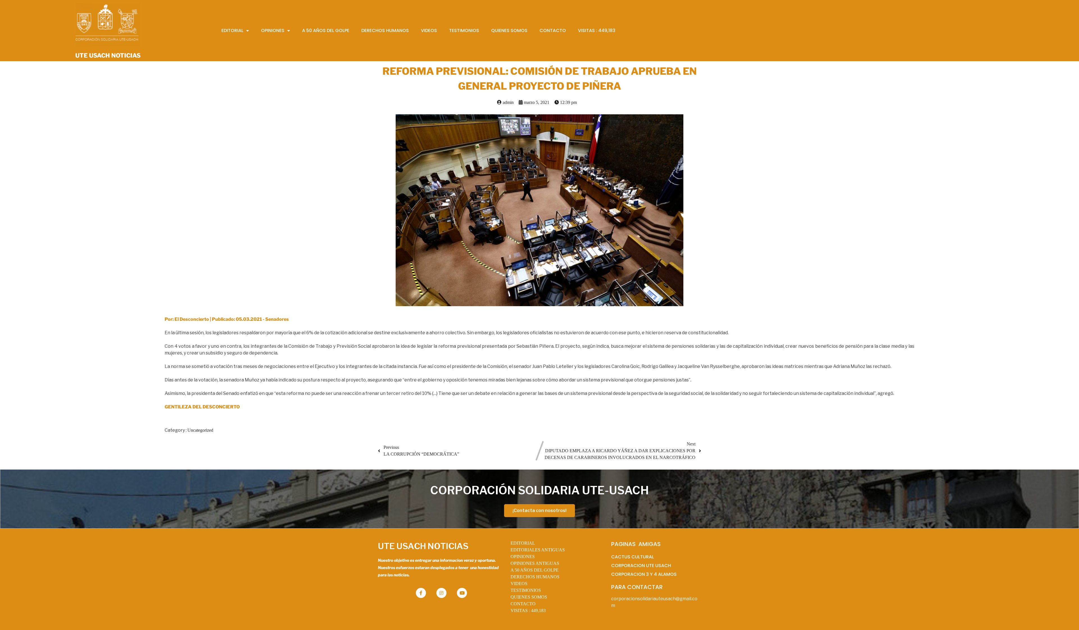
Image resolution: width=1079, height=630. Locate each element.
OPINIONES (523, 556)
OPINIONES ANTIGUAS (535, 563)
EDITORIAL (523, 543)
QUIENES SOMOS (529, 597)
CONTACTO (523, 603)
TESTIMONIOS (526, 590)
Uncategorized (200, 430)
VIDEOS (519, 583)
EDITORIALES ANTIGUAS (538, 549)
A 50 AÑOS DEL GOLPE (535, 570)
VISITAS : (528, 610)
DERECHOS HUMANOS (535, 576)
